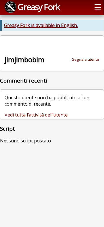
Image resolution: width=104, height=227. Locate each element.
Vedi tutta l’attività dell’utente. (37, 115)
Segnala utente (85, 59)
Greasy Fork (39, 7)
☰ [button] (98, 7)
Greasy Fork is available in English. (41, 25)
